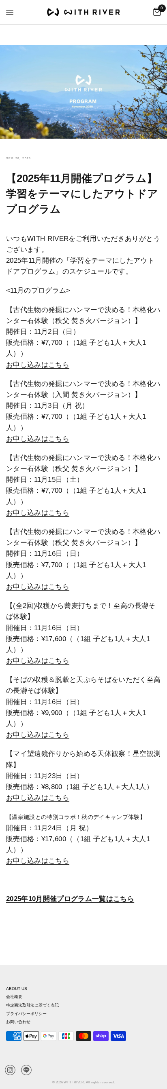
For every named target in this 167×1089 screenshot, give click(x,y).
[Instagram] (10, 1070)
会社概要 (14, 996)
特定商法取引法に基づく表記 (32, 1005)
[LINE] (26, 1070)
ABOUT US (16, 988)
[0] (155, 12)
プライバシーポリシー (26, 1013)
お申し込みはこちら (37, 798)
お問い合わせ (18, 1021)
